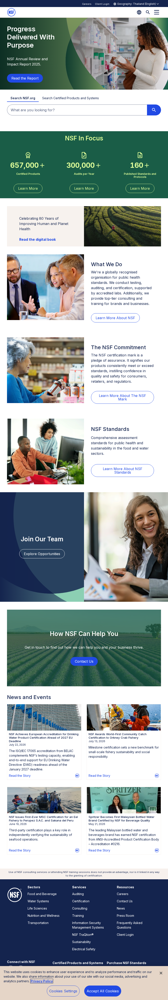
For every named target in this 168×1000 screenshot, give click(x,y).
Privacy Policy (42, 981)
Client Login (102, 3)
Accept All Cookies (103, 991)
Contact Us (125, 901)
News (121, 908)
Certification (80, 901)
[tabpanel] (84, 109)
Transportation (38, 923)
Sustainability (81, 942)
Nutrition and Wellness (44, 915)
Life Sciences (37, 908)
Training (78, 915)
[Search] (148, 12)
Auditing (78, 894)
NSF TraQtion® (83, 934)
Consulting (79, 908)
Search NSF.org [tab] (22, 98)
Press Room (125, 915)
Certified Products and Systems (77, 963)
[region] (84, 983)
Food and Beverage (42, 894)
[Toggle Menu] (156, 12)
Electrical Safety (83, 949)
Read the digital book (37, 239)
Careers (86, 3)
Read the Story (20, 775)
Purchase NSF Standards (126, 963)
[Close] (161, 973)
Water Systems (38, 901)
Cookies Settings (63, 991)
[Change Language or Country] (139, 12)
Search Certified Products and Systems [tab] (70, 98)
